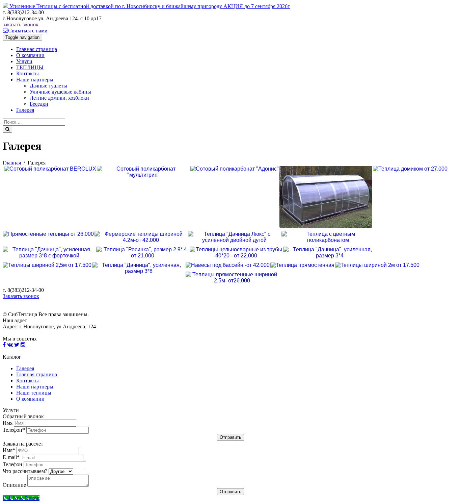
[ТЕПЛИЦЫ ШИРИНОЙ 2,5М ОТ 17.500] (47, 265)
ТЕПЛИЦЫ (30, 67)
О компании (30, 55)
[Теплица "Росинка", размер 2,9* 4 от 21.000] (142, 253)
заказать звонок (20, 24)
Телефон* (14, 430)
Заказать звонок (21, 296)
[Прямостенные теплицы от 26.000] (48, 234)
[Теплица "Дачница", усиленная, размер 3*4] (329, 253)
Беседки (39, 104)
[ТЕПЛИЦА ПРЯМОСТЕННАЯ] (302, 265)
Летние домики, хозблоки (59, 98)
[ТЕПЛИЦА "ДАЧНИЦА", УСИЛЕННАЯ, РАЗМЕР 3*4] (329, 253)
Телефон (12, 464)
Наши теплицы (33, 393)
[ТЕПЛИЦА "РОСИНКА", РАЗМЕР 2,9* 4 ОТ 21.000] (142, 253)
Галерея (25, 110)
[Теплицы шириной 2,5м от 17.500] (47, 265)
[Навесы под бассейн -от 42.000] (228, 265)
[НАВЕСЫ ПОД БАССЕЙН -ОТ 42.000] (228, 265)
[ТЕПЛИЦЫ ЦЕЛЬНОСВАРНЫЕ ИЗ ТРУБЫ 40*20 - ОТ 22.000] (236, 253)
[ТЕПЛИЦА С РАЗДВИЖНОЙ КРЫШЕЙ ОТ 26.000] (325, 197)
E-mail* (11, 457)
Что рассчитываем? (25, 471)
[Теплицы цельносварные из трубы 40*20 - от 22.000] (236, 253)
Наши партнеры (34, 79)
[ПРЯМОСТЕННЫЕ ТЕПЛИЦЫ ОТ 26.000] (48, 234)
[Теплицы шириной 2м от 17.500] (377, 265)
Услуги (24, 61)
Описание (14, 485)
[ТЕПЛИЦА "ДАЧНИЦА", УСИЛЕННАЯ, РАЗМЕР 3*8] (138, 268)
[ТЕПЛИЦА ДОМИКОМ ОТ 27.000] (410, 169)
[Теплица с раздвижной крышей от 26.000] (325, 197)
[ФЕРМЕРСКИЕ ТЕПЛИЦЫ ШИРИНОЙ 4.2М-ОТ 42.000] (140, 237)
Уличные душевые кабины (60, 92)
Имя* (9, 450)
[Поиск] (7, 129)
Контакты (27, 73)
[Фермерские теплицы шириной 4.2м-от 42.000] (140, 237)
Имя (7, 423)
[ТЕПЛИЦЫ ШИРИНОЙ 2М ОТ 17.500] (377, 265)
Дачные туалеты (48, 86)
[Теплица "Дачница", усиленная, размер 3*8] (138, 268)
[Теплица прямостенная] (302, 265)
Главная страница (36, 49)
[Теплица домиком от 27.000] (410, 169)
